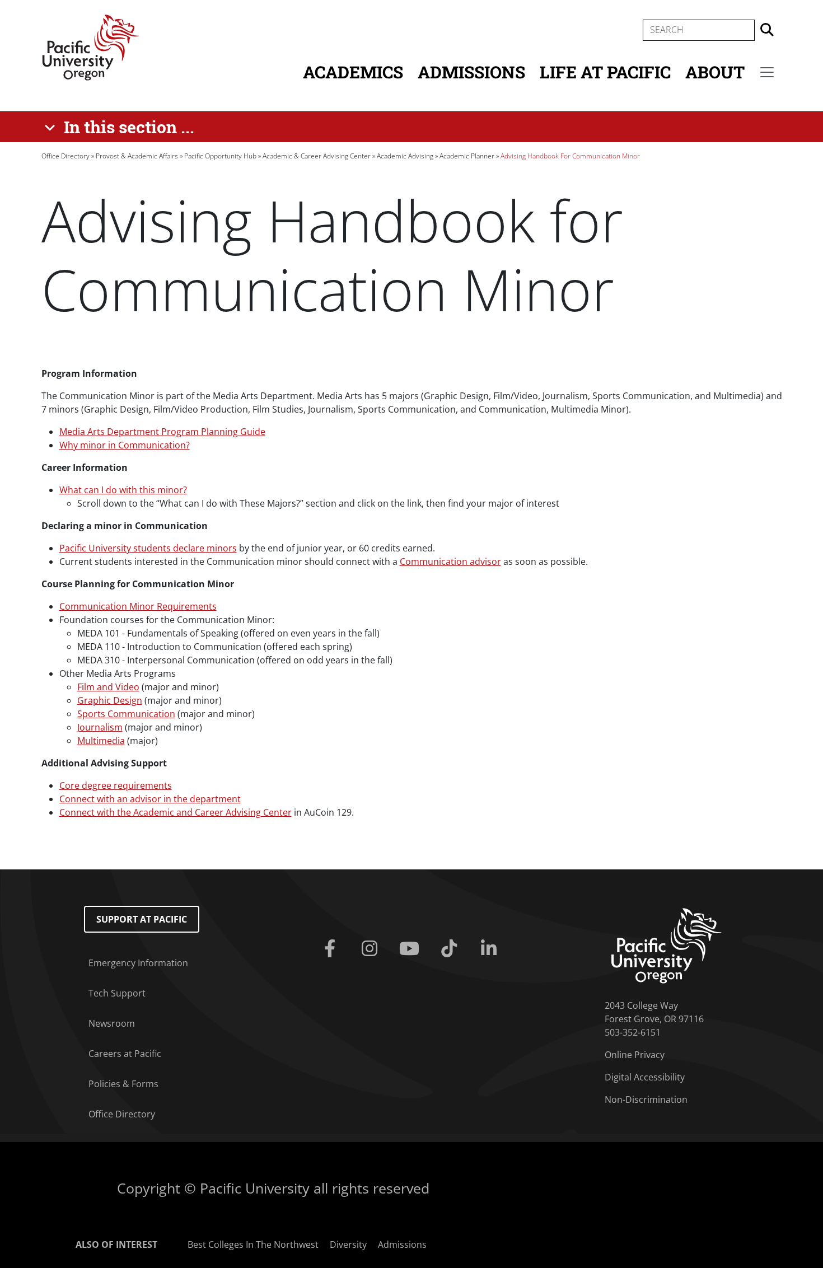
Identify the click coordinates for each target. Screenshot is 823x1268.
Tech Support (117, 993)
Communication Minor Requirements (138, 606)
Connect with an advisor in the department (150, 799)
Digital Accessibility (645, 1077)
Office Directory (65, 156)
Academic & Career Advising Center (317, 156)
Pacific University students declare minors (148, 548)
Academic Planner (466, 156)
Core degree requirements (115, 785)
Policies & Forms (123, 1084)
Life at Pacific (605, 72)
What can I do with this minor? (123, 490)
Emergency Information (138, 963)
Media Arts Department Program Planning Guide (162, 431)
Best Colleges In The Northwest (253, 1244)
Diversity (348, 1244)
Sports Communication (126, 714)
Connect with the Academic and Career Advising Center (175, 812)
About (715, 72)
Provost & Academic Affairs (137, 156)
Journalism (100, 727)
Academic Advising (405, 156)
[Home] (90, 46)
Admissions (471, 72)
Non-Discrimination (646, 1099)
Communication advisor (450, 561)
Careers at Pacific (124, 1053)
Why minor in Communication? (124, 445)
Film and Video (108, 687)
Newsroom (111, 1023)
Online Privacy (635, 1055)
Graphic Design (109, 700)
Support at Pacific (141, 919)
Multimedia (101, 740)
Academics (353, 72)
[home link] (666, 945)
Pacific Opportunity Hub (220, 156)
